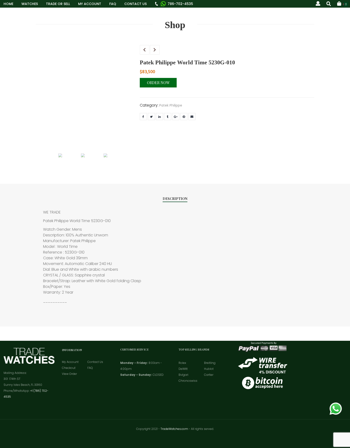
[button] (342, 3)
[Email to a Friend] (191, 116)
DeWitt (183, 369)
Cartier (208, 375)
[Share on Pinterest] (183, 116)
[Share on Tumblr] (167, 116)
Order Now (158, 82)
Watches (29, 3)
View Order (69, 374)
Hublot (209, 369)
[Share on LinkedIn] (159, 116)
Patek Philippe (170, 105)
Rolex (182, 363)
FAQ (112, 3)
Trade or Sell (58, 3)
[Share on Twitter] (151, 116)
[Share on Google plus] (175, 116)
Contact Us (135, 3)
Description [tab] (175, 198)
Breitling (209, 363)
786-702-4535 (180, 3)
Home (8, 3)
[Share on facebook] (143, 116)
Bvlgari (183, 375)
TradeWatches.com (174, 429)
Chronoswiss (188, 381)
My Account (89, 3)
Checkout (68, 368)
